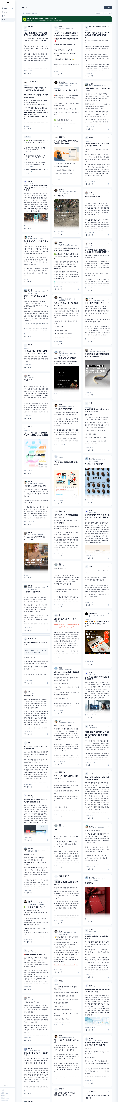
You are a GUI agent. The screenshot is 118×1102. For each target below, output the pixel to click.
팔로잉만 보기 (108, 13)
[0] (25, 73)
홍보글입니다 (27, 30)
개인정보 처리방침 (4, 1093)
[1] (25, 228)
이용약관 (2, 1092)
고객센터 (2, 1090)
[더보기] (47, 27)
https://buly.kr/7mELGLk (92, 383)
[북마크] (47, 73)
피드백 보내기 (3, 1089)
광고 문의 (3, 1095)
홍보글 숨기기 (99, 13)
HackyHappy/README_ (61, 623)
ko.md (70, 623)
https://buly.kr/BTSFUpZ (31, 559)
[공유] (31, 73)
